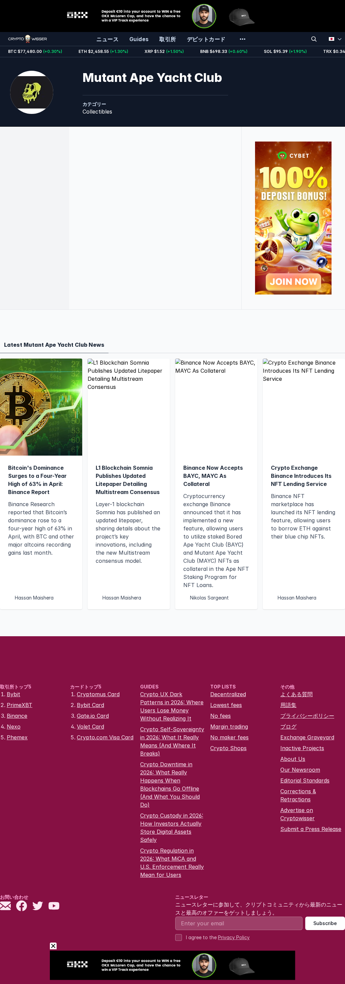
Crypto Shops (228, 748)
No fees (220, 715)
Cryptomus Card (98, 694)
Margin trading (229, 726)
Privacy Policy (234, 937)
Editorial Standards (305, 780)
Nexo (14, 726)
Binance (17, 715)
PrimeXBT (19, 705)
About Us (292, 759)
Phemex (17, 737)
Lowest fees (226, 705)
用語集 (288, 705)
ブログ (288, 726)
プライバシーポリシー (307, 715)
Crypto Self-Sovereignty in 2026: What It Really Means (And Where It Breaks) (172, 741)
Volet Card (90, 726)
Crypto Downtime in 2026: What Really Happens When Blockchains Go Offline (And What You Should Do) (170, 784)
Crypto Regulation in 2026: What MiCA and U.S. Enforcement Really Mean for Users (172, 862)
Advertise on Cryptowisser (297, 814)
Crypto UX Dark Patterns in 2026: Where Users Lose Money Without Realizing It (171, 706)
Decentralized (228, 694)
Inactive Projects (302, 748)
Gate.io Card (93, 715)
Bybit (13, 694)
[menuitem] (107, 39)
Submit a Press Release (310, 829)
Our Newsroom (300, 769)
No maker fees (229, 737)
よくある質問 (296, 694)
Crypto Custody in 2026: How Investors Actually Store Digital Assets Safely (171, 827)
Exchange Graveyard (307, 737)
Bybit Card (90, 705)
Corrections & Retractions (298, 795)
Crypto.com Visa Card (105, 737)
